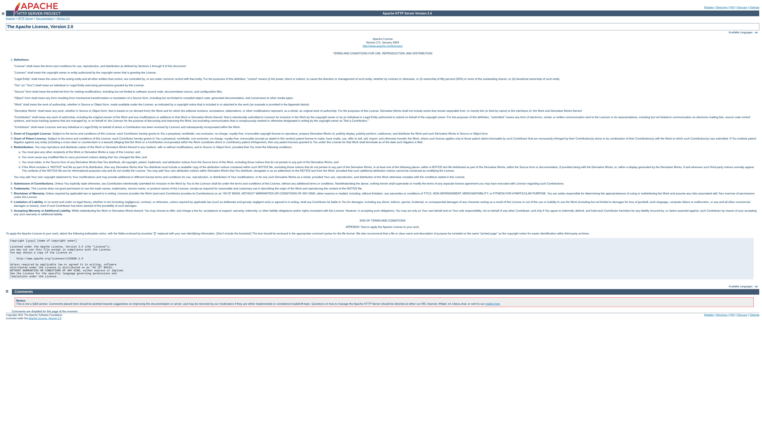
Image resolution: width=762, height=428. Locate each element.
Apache (10, 18)
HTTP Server (25, 18)
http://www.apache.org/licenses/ (382, 46)
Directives (722, 7)
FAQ (732, 7)
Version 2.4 (63, 18)
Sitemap (754, 7)
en (756, 32)
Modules (709, 7)
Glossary (742, 7)
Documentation (44, 18)
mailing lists (492, 303)
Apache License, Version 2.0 (44, 318)
